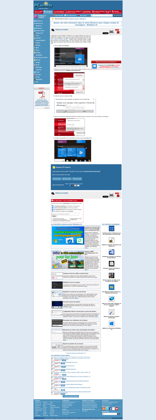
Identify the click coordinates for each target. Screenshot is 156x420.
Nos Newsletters (71, 15)
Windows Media (54, 415)
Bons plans (85, 411)
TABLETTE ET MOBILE (73, 12)
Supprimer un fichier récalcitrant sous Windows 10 (111, 245)
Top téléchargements (67, 404)
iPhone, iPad (46, 404)
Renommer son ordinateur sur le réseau (75, 320)
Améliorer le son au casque (71, 282)
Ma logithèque (65, 407)
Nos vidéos (83, 15)
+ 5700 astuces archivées (58, 218)
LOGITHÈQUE (59, 12)
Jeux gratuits (65, 414)
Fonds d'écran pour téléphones (89, 407)
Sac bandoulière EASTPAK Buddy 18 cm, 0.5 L (66, 362)
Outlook (45, 412)
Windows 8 (38, 405)
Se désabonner (73, 219)
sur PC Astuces (116, 67)
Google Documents (54, 407)
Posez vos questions (107, 404)
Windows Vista (38, 409)
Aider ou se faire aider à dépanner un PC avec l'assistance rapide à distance (111, 305)
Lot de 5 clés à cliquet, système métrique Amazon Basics (68, 384)
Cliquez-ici (47, 107)
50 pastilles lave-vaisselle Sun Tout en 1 (64, 365)
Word (51, 402)
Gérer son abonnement (58, 184)
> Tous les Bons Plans (71, 396)
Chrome (45, 407)
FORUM (116, 12)
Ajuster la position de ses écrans (73, 343)
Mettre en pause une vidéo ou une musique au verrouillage (111, 280)
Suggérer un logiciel (67, 405)
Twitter (44, 413)
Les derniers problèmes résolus (110, 402)
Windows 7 (38, 407)
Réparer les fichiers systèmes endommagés (111, 317)
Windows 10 (38, 404)
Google (52, 409)
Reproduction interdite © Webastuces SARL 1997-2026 (98, 418)
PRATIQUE (48, 12)
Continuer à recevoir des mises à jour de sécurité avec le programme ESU (92, 228)
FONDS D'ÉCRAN (98, 12)
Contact (81, 418)
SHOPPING (86, 12)
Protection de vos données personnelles (61, 220)
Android (45, 402)
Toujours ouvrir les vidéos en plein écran (75, 273)
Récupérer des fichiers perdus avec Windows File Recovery (111, 292)
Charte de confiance (49, 418)
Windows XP (38, 410)
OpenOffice (53, 405)
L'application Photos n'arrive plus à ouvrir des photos (79, 311)
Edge (44, 405)
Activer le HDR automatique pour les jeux (91, 253)
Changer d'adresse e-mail (75, 218)
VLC (36, 413)
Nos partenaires (75, 418)
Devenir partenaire (65, 418)
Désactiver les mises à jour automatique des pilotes (79, 330)
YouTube (52, 410)
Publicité (57, 418)
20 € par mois (77, 179)
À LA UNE (38, 12)
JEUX (108, 12)
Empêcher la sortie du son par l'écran (74, 291)
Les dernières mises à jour (68, 402)
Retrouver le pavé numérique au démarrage (111, 269)
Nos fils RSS (59, 15)
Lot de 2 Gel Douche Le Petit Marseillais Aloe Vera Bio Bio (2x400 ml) (72, 381)
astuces (93, 402)
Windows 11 (38, 402)
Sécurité (52, 412)
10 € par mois (67, 179)
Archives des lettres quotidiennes (60, 219)
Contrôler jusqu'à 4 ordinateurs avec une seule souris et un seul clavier (111, 233)
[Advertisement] (87, 5)
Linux (36, 412)
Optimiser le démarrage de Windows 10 (111, 329)
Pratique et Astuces (42, 16)
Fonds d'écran (65, 411)
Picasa (51, 413)
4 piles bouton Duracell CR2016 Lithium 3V (65, 369)
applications (88, 402)
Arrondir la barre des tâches (71, 302)
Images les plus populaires (68, 412)
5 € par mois (57, 179)
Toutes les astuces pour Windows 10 (76, 353)
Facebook (45, 415)
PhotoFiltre (38, 415)
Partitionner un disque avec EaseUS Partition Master (111, 257)
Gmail (44, 410)
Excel (51, 404)
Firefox (44, 409)
